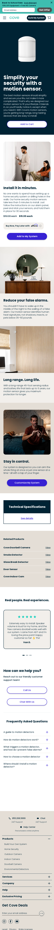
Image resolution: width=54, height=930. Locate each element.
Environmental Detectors (16, 869)
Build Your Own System (15, 844)
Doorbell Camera (13, 864)
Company (8, 883)
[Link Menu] (4, 17)
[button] (27, 732)
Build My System (36, 17)
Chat (42, 818)
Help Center (29, 827)
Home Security (11, 849)
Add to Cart (27, 124)
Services (7, 876)
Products (7, 838)
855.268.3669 (18, 818)
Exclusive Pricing (12, 896)
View (48, 547)
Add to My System (27, 236)
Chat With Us (27, 701)
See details (27, 518)
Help (5, 889)
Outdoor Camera (13, 854)
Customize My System (27, 482)
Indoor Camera (12, 859)
